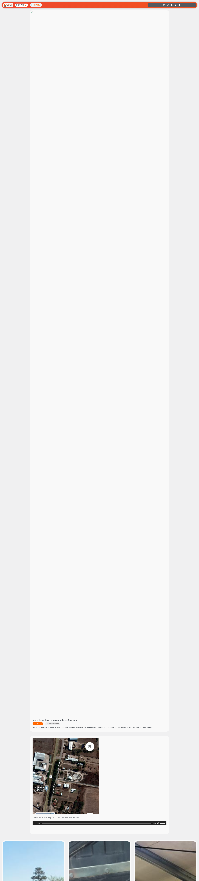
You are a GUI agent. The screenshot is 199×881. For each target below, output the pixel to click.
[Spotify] (179, 5)
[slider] (162, 823)
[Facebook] (171, 5)
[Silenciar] (158, 823)
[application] (99, 823)
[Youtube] (175, 5)
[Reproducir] (35, 823)
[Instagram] (164, 5)
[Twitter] (168, 5)
